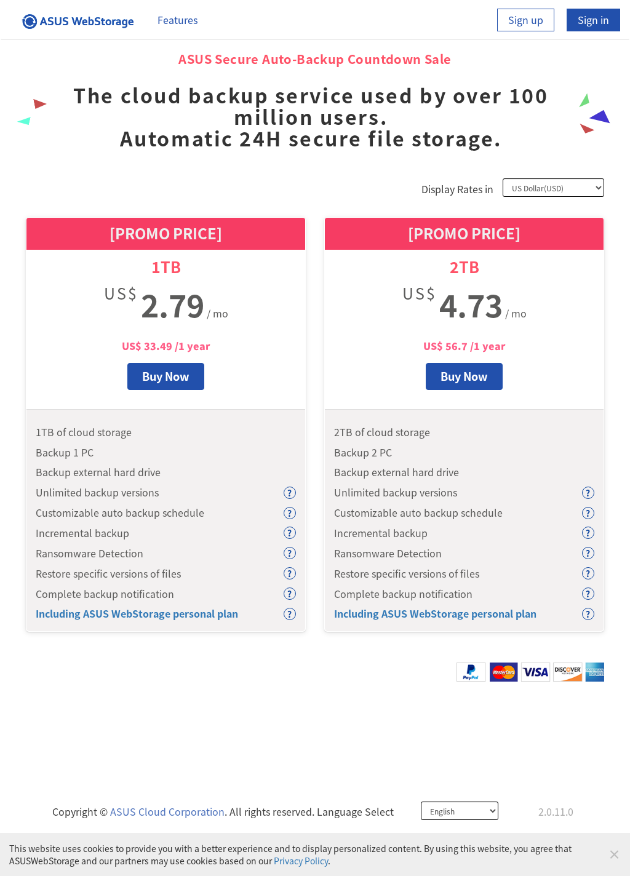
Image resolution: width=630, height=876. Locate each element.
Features (177, 19)
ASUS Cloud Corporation (167, 811)
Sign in (593, 19)
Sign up (525, 19)
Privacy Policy (301, 860)
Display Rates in (457, 188)
